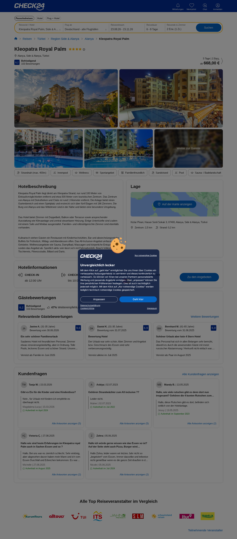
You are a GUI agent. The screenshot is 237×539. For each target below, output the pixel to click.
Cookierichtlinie (87, 308)
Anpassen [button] (99, 299)
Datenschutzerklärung (90, 305)
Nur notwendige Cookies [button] (146, 255)
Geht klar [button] (138, 299)
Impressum (152, 308)
